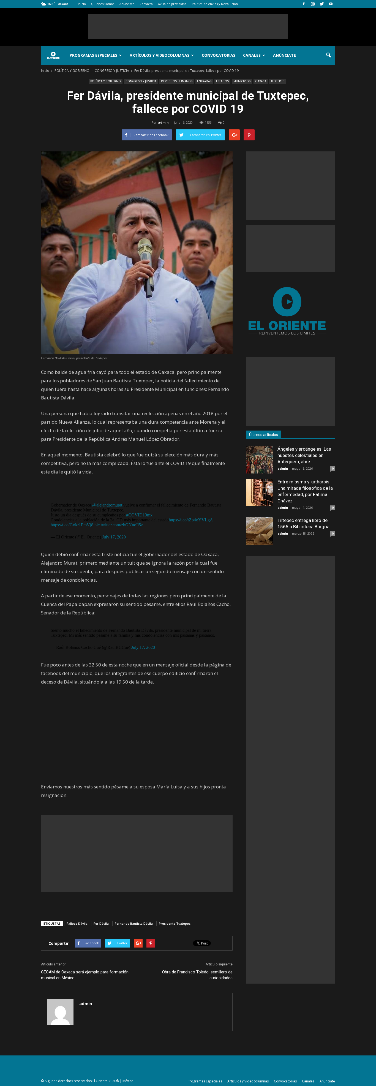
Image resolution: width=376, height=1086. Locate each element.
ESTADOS (222, 81)
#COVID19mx (139, 515)
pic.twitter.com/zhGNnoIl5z (118, 524)
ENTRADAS (204, 81)
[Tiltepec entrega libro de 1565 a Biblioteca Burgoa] (259, 531)
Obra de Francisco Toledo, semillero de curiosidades (197, 975)
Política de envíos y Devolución (215, 4)
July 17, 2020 (114, 537)
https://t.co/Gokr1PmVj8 (72, 524)
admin (163, 122)
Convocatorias (218, 55)
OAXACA (260, 81)
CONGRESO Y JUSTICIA (141, 81)
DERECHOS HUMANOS (176, 81)
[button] (328, 55)
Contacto (146, 4)
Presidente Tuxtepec (174, 923)
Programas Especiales (93, 55)
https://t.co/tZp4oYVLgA (191, 520)
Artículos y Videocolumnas (159, 55)
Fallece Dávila (77, 923)
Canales (252, 55)
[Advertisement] (188, 26)
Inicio (82, 4)
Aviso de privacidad (172, 4)
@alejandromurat (107, 505)
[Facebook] (303, 4)
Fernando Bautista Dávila (134, 923)
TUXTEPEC (277, 81)
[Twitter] (322, 4)
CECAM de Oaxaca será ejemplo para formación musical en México (85, 975)
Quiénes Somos (102, 4)
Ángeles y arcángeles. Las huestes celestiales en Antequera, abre (304, 455)
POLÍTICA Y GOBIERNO (105, 81)
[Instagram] (313, 4)
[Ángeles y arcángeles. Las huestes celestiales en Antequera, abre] (259, 459)
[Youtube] (331, 4)
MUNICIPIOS (241, 81)
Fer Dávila (101, 923)
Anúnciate (126, 4)
